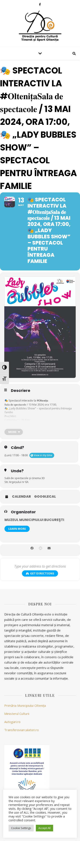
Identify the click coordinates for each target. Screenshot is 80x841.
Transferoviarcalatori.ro (21, 730)
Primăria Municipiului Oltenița (25, 705)
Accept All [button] (44, 828)
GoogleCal (45, 497)
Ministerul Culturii (16, 713)
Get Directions (42, 573)
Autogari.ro (12, 722)
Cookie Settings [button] (21, 828)
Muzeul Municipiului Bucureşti (34, 519)
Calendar (21, 497)
